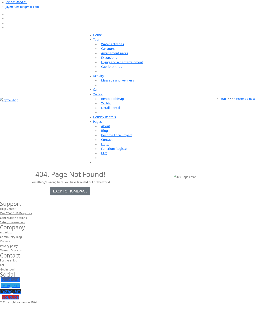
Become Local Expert (116, 135)
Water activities (112, 44)
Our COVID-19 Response (16, 213)
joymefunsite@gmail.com (22, 7)
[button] (232, 98)
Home (97, 35)
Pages (97, 121)
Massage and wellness (117, 80)
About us (6, 232)
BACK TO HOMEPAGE (70, 191)
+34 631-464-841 (16, 2)
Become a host (245, 99)
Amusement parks (114, 53)
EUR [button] (223, 99)
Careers (5, 241)
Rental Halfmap (112, 99)
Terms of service (11, 250)
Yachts (98, 94)
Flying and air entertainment (122, 62)
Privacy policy (9, 246)
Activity (98, 76)
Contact (107, 140)
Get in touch (8, 269)
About (105, 126)
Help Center (8, 209)
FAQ (104, 153)
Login (105, 144)
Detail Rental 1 (112, 108)
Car (95, 89)
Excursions (109, 57)
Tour (96, 39)
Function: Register (114, 149)
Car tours (108, 48)
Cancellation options (13, 218)
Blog (104, 130)
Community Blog (11, 237)
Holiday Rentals (104, 117)
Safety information (12, 222)
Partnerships (8, 260)
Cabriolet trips (111, 67)
